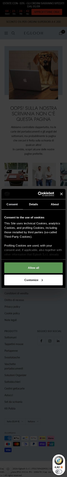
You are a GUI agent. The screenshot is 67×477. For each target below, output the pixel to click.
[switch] (58, 472)
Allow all (33, 267)
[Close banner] (61, 194)
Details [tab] (33, 204)
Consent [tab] (12, 204)
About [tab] (55, 204)
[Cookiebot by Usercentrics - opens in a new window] (40, 194)
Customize (31, 279)
